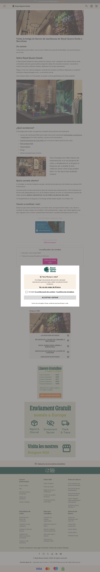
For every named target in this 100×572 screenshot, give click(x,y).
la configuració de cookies (45, 292)
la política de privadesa (65, 292)
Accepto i (51, 292)
